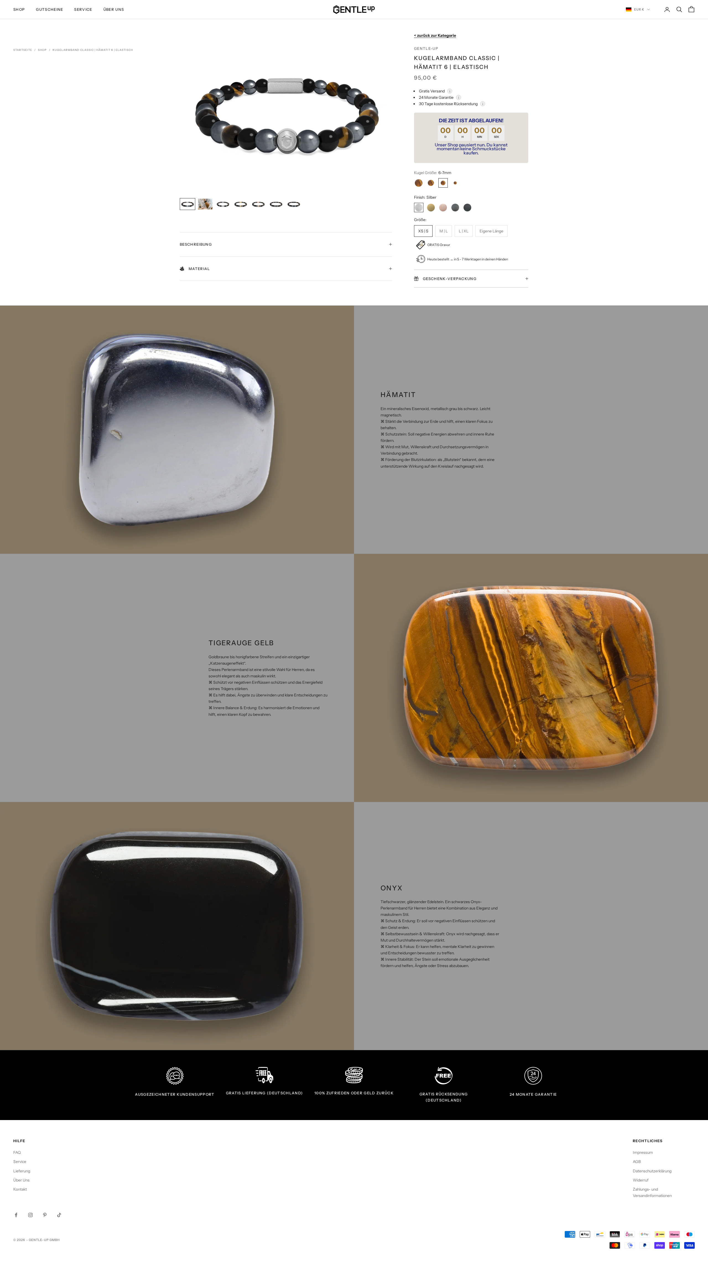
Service (83, 9)
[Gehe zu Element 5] (258, 204)
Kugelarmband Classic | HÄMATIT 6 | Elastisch (93, 50)
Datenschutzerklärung (652, 1170)
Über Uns (113, 9)
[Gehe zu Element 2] (205, 204)
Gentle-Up (426, 48)
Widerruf (641, 1180)
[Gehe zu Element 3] (223, 204)
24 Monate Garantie (533, 1094)
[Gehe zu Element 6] (276, 204)
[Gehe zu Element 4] (240, 204)
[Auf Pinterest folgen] (45, 1215)
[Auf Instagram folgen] (30, 1215)
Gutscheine (49, 9)
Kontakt (20, 1189)
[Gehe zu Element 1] (187, 204)
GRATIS (233, 1093)
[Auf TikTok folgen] (59, 1215)
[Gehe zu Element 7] (293, 204)
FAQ (17, 1152)
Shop (42, 50)
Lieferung (21, 1170)
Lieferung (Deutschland (271, 1093)
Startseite (22, 50)
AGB (637, 1161)
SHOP (19, 9)
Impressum (643, 1152)
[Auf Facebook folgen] (16, 1215)
